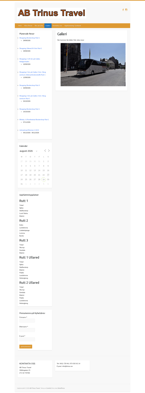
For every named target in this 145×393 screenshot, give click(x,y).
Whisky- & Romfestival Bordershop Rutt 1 (34, 119)
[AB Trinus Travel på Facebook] (123, 9)
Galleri (48, 26)
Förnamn (23, 317)
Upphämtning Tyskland (72, 26)
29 (44, 180)
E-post (22, 336)
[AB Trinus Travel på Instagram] (126, 9)
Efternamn (23, 327)
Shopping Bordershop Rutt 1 (29, 38)
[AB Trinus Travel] (51, 13)
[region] (91, 64)
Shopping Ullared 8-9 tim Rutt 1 (30, 48)
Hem (20, 26)
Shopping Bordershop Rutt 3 (29, 85)
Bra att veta (39, 26)
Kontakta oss (57, 26)
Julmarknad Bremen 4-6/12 (29, 130)
